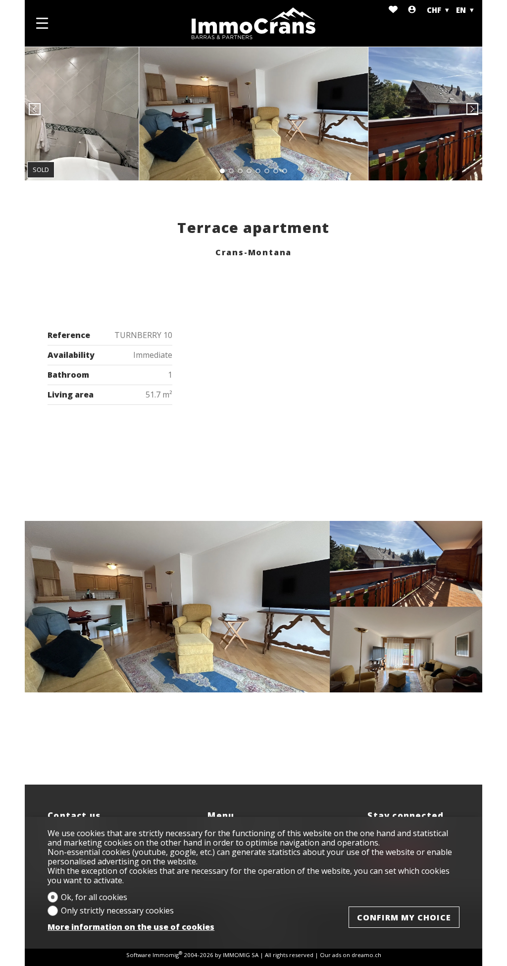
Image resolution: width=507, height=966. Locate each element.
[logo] (253, 23)
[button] (35, 109)
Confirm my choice (404, 917)
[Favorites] (393, 10)
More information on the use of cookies (131, 927)
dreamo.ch (366, 955)
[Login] (411, 10)
